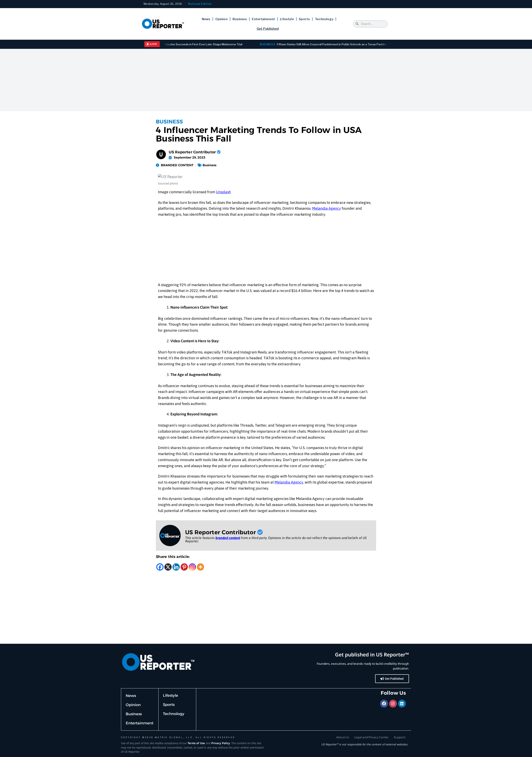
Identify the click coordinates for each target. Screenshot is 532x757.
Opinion (221, 19)
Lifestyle (287, 19)
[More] (200, 567)
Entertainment (263, 19)
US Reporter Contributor (193, 152)
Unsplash (223, 192)
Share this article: (173, 556)
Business (240, 19)
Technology (324, 19)
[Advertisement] (266, 80)
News (206, 19)
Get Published (268, 29)
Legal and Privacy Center (371, 737)
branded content (228, 538)
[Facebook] (160, 567)
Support (399, 737)
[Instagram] (192, 567)
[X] (168, 567)
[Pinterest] (184, 567)
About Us (342, 737)
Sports (304, 19)
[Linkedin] (176, 567)
